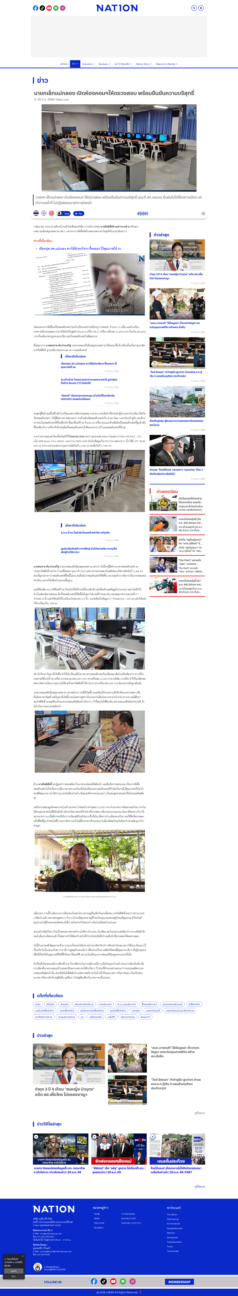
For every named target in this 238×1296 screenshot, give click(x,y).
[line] (123, 1283)
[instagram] (132, 1283)
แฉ (82, 1017)
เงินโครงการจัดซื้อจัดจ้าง (92, 1010)
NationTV (145, 1017)
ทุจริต (38, 1004)
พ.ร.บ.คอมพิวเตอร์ (126, 1004)
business (98, 1227)
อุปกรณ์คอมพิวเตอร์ (172, 1004)
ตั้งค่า (14, 1276)
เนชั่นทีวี (111, 1017)
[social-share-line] (56, 8)
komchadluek (173, 1223)
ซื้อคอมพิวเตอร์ (149, 1004)
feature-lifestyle (131, 1222)
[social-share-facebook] (35, 8)
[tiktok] (104, 1283)
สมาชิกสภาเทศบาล (43, 1017)
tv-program (128, 1213)
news (97, 1218)
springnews (172, 1237)
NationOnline (128, 1017)
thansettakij (172, 1251)
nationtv (171, 1232)
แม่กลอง (136, 1010)
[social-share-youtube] (49, 8)
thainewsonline (174, 1241)
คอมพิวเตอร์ (105, 1004)
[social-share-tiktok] (42, 8)
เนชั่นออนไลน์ (95, 1017)
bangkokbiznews (175, 1228)
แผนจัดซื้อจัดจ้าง (118, 1010)
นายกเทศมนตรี (153, 1010)
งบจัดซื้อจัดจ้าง (67, 1010)
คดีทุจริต (50, 1004)
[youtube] (113, 1283)
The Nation (172, 1214)
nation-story (128, 1218)
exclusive (99, 1222)
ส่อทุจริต (64, 1004)
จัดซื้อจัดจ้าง (194, 1004)
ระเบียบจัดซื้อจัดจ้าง (44, 1010)
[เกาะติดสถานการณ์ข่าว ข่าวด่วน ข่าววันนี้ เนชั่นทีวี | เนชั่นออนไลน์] (116, 8)
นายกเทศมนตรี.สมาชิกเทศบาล (180, 1010)
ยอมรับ (14, 1271)
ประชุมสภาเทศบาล (66, 1017)
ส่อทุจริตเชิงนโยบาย (84, 1004)
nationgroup (173, 1218)
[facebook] (94, 1283)
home (97, 1213)
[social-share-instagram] (62, 8)
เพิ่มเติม (7, 1265)
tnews (170, 1246)
